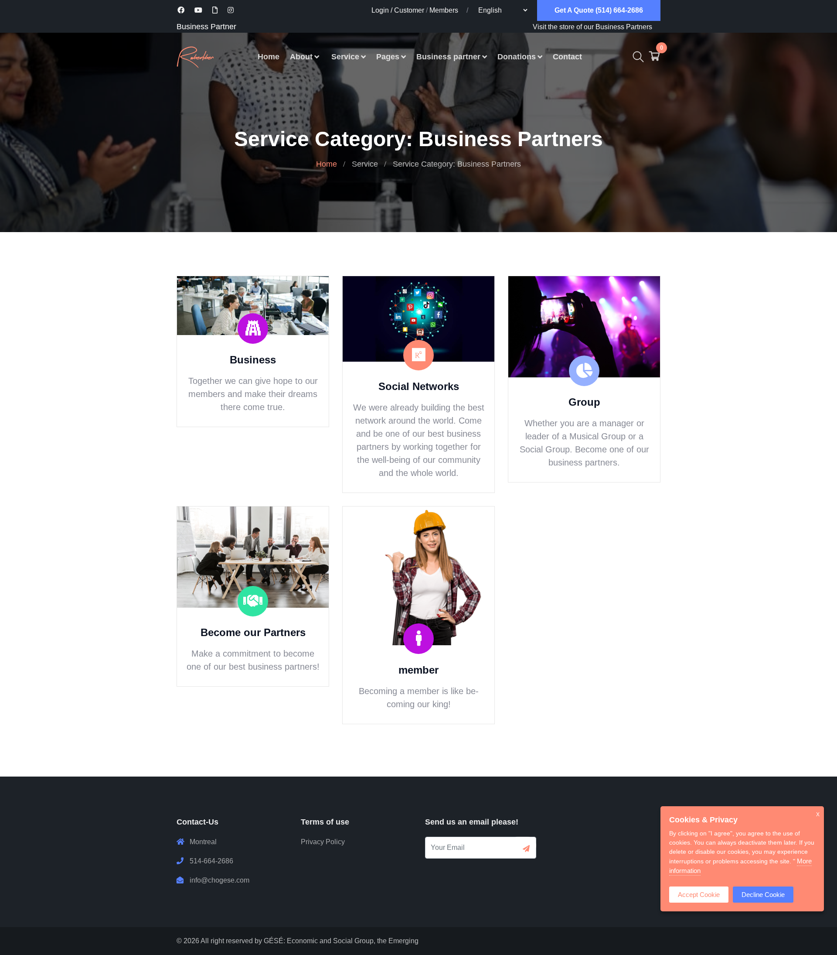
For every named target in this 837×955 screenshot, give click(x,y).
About (301, 56)
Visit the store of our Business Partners (592, 27)
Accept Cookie (699, 894)
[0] (654, 58)
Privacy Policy (323, 841)
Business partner (448, 56)
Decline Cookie (763, 894)
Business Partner (206, 26)
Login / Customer (397, 10)
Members (443, 10)
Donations (516, 56)
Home (268, 56)
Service (345, 56)
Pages (387, 56)
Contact (567, 56)
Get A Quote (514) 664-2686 (599, 10)
